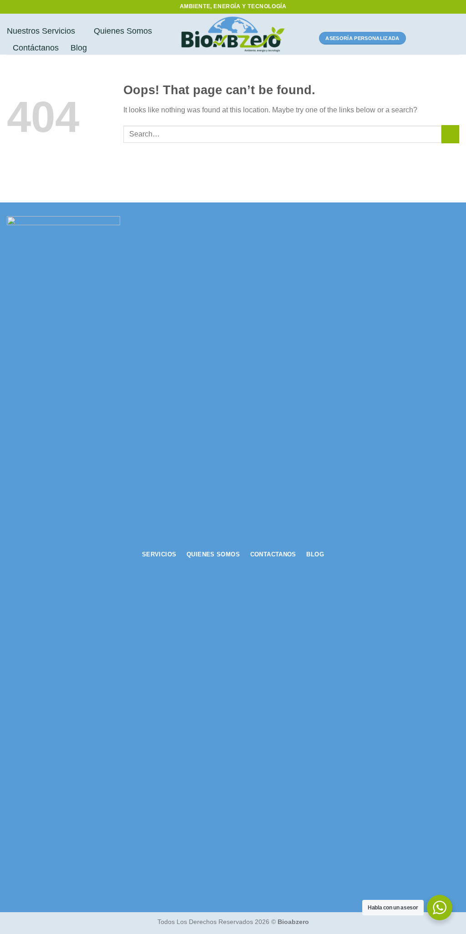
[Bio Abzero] (233, 34)
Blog (79, 47)
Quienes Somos (123, 30)
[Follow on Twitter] (441, 38)
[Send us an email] (453, 38)
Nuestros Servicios (41, 30)
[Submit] (450, 134)
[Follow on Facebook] (417, 38)
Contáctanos (36, 47)
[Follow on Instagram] (429, 38)
